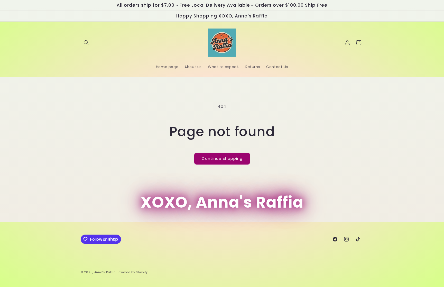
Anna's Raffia (105, 272)
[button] (86, 42)
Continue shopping (222, 158)
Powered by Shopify (132, 272)
